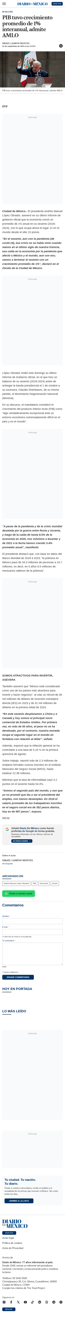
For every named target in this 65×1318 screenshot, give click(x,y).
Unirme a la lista (19, 1201)
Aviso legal (8, 1238)
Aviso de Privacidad (12, 1248)
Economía (44, 883)
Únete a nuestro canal (20, 893)
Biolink (8, 1309)
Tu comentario (9, 941)
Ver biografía (7, 864)
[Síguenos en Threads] (47, 1302)
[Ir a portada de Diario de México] (32, 1223)
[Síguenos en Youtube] (25, 1302)
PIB (34, 883)
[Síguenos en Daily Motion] (61, 1302)
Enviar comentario (18, 977)
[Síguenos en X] (18, 1302)
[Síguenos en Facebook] (11, 1302)
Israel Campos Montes (15, 43)
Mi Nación (7, 12)
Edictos (9, 1233)
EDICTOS (57, 4)
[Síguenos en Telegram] (54, 1302)
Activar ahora (20, 841)
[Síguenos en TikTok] (32, 1302)
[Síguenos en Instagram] (4, 1302)
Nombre (6, 916)
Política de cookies (12, 1243)
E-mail (5, 927)
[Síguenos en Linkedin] (39, 1302)
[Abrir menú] (4, 4)
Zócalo (55, 883)
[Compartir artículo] (61, 46)
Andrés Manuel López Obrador (16, 883)
